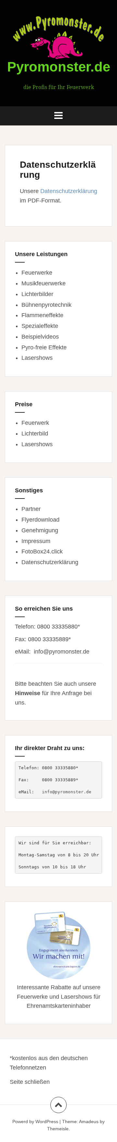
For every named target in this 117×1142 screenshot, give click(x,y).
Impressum (35, 541)
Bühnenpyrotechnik (46, 305)
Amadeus (88, 1121)
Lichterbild (34, 433)
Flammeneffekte (42, 315)
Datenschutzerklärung (68, 191)
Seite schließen (30, 1082)
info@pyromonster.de (61, 651)
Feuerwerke (36, 272)
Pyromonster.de (58, 66)
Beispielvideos (40, 336)
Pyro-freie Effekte (44, 347)
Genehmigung (39, 530)
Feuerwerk (35, 423)
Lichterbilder (37, 294)
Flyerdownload (40, 519)
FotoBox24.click (42, 551)
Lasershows (37, 358)
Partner (31, 509)
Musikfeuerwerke (43, 283)
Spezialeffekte (39, 326)
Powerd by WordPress (35, 1121)
